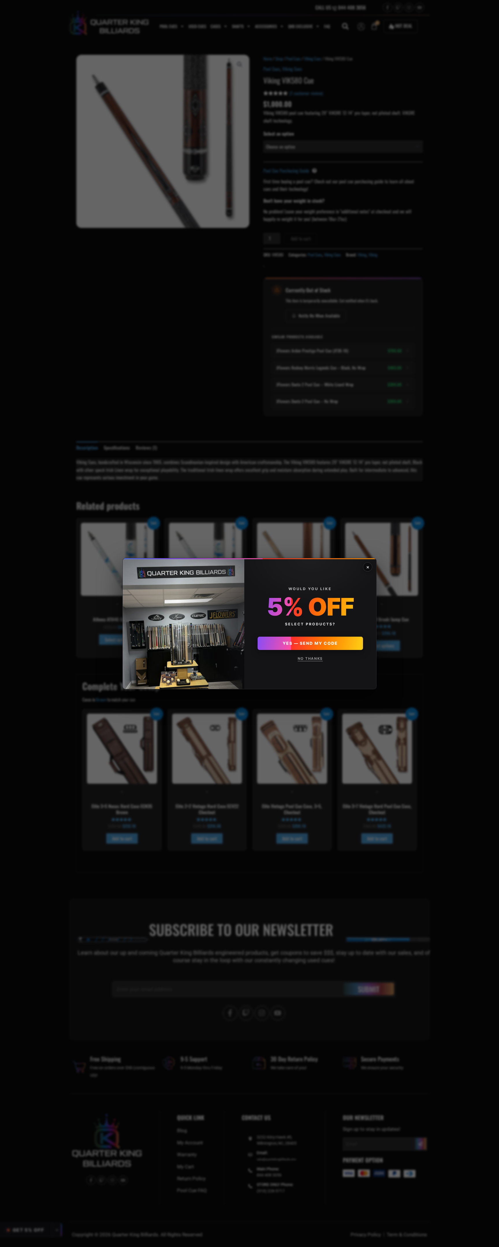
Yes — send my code (310, 643)
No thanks (310, 658)
